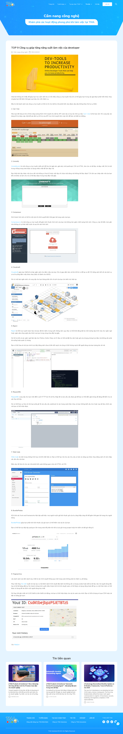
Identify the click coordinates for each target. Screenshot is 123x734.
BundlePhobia (16, 523)
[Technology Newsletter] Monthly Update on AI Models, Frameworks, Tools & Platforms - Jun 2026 (99, 686)
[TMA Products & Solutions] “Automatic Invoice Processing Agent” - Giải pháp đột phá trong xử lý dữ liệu (61, 686)
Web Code (14, 457)
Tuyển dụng (60, 4)
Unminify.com (15, 166)
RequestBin (15, 397)
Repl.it (13, 331)
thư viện (23, 584)
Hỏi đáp (97, 4)
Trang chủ (51, 4)
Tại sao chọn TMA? (75, 4)
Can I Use (86, 114)
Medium (16, 645)
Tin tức (88, 4)
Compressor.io (16, 222)
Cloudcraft (15, 272)
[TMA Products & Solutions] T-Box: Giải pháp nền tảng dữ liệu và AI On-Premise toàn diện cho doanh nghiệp (23, 686)
